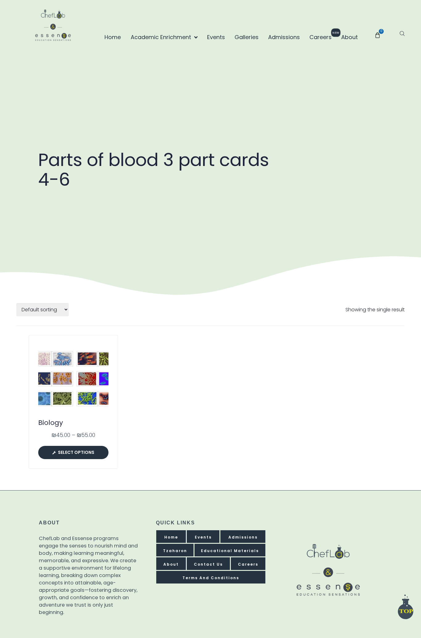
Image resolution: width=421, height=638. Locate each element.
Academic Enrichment (161, 37)
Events (216, 37)
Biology (50, 422)
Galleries (247, 37)
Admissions (284, 37)
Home (112, 37)
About (349, 37)
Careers (322, 36)
